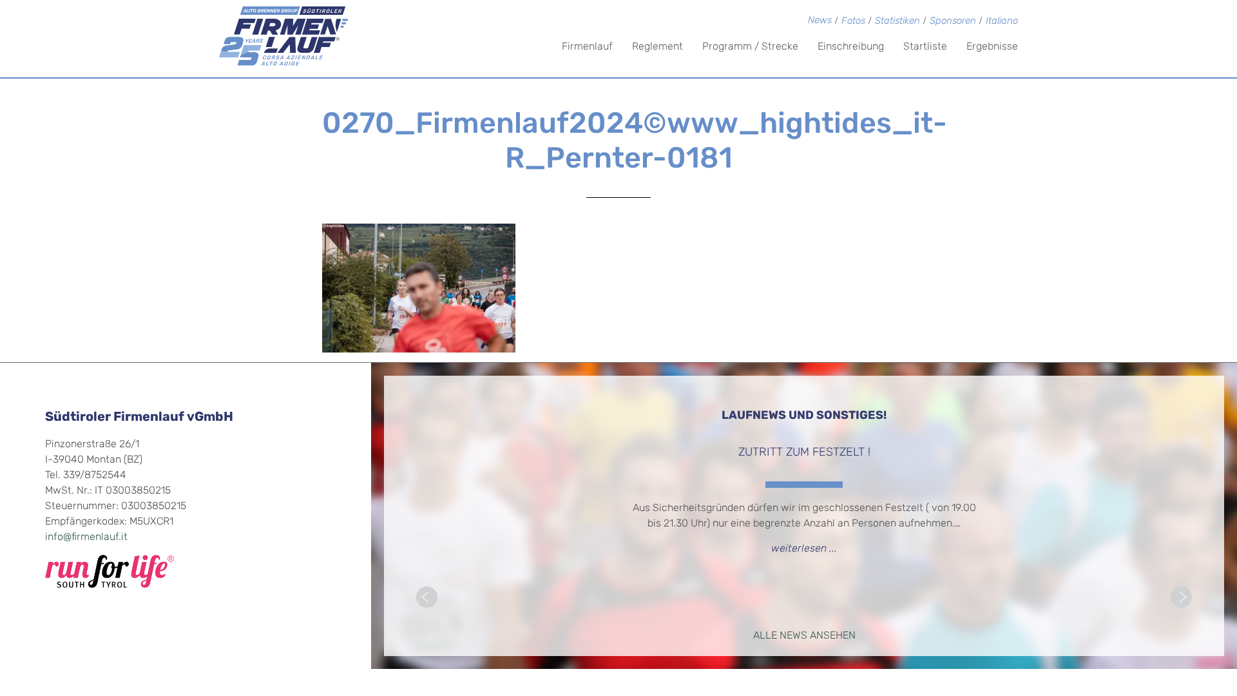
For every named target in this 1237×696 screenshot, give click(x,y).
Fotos (853, 21)
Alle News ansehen (804, 636)
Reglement (657, 47)
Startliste (925, 47)
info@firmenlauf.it (86, 537)
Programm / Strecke (750, 47)
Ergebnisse (992, 47)
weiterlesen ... (804, 549)
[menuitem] (1002, 22)
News (820, 21)
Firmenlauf (587, 47)
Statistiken (897, 21)
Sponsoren (953, 21)
